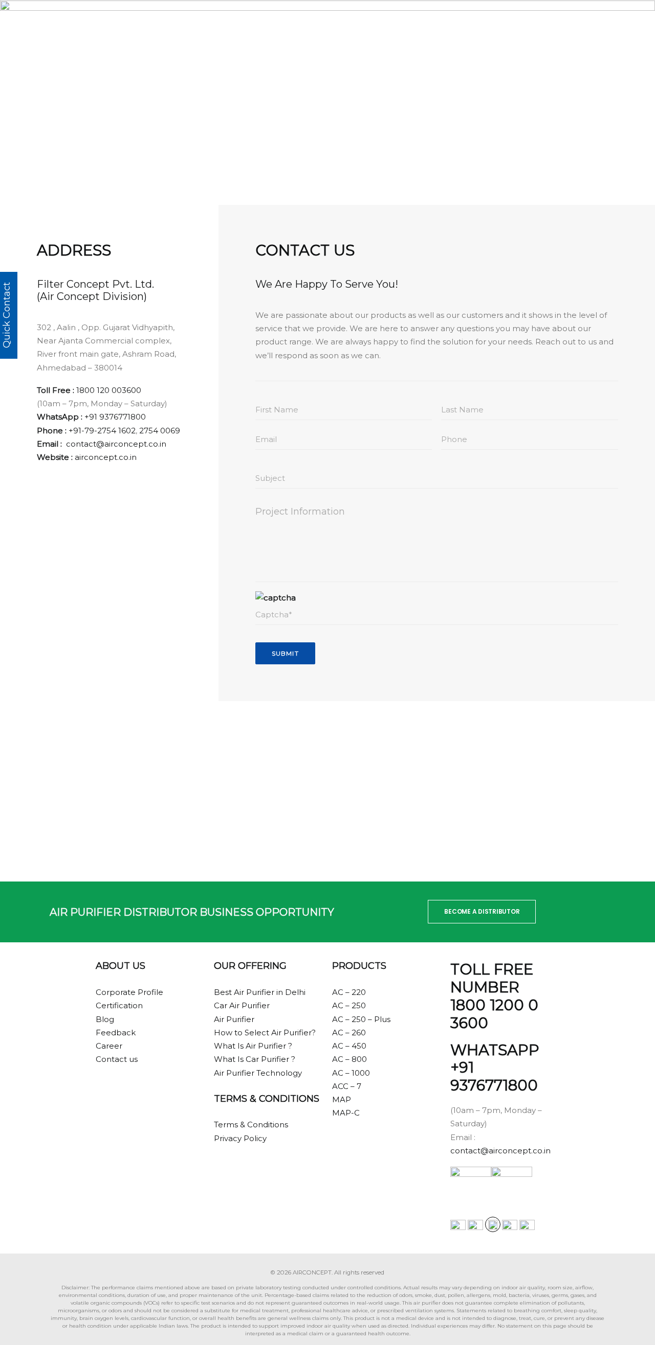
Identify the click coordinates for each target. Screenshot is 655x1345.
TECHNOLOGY (370, 21)
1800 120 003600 (108, 390)
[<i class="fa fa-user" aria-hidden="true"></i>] (576, 21)
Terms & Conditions (251, 1124)
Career (109, 1046)
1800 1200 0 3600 (494, 1014)
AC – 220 (349, 992)
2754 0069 (159, 430)
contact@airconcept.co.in (116, 444)
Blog (105, 1019)
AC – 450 (349, 1046)
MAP (341, 1099)
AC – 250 (349, 1005)
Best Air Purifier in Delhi (259, 992)
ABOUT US (426, 21)
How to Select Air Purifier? (265, 1032)
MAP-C (346, 1113)
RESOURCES (479, 21)
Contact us (117, 1059)
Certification (119, 1005)
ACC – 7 (346, 1086)
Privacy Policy (240, 1138)
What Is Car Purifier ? (254, 1059)
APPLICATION (309, 21)
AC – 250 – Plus (361, 1019)
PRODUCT (253, 21)
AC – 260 (349, 1032)
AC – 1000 (351, 1073)
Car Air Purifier (242, 1005)
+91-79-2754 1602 (102, 430)
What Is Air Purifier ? (253, 1046)
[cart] (611, 21)
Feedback (116, 1032)
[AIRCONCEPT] (47, 21)
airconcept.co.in (106, 457)
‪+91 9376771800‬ (115, 417)
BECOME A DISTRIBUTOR (481, 911)
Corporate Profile (129, 992)
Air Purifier (234, 1019)
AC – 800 (349, 1059)
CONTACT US (537, 21)
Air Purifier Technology (258, 1073)
